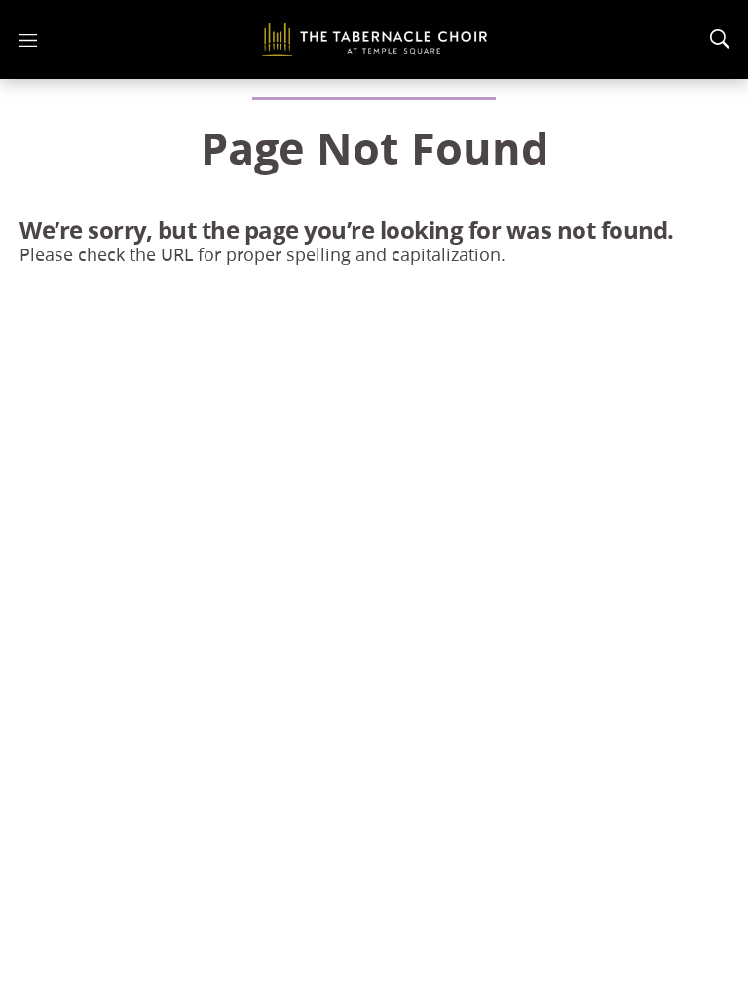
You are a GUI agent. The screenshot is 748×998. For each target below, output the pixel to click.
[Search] (719, 39)
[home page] (374, 39)
